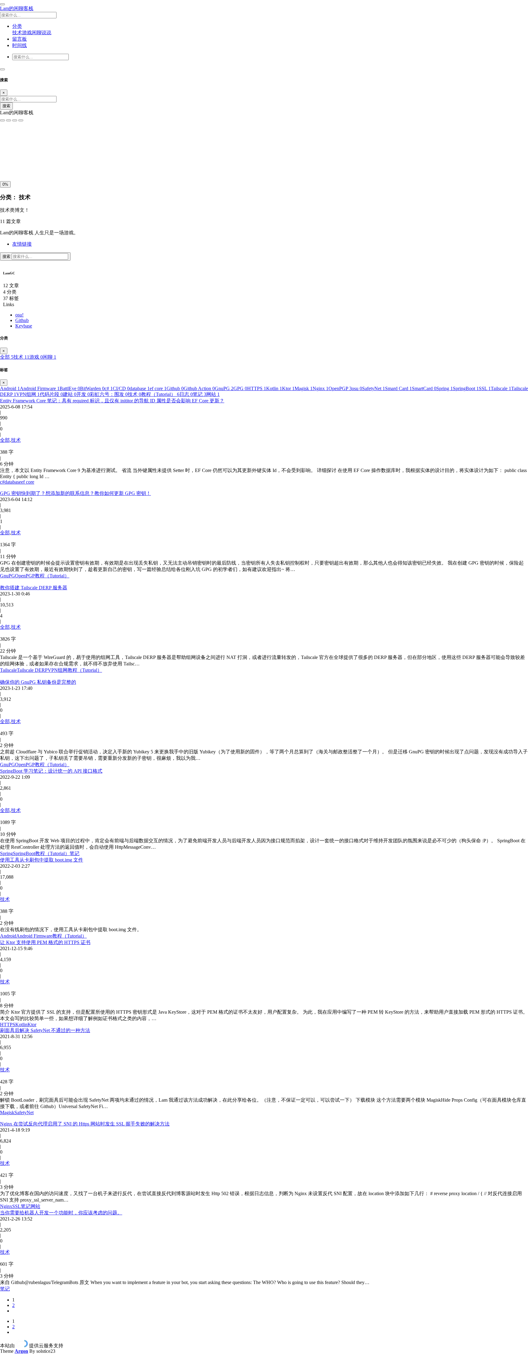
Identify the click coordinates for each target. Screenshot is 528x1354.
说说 (46, 32)
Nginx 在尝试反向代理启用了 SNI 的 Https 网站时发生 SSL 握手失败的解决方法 (85, 1123)
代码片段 (51, 394)
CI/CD (121, 388)
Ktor (288, 388)
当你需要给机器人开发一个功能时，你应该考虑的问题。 (61, 1212)
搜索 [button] (7, 256)
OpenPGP (340, 388)
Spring (444, 388)
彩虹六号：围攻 (109, 394)
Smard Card (398, 388)
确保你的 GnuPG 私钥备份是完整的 (38, 682)
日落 (20, 164)
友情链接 (22, 244)
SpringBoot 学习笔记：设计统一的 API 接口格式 (51, 771)
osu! (19, 314)
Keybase (23, 325)
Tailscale (501, 388)
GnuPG (224, 388)
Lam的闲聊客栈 (16, 8)
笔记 (199, 394)
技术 (17, 32)
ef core (158, 388)
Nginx (320, 388)
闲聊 (37, 32)
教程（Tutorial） (160, 394)
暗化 (34, 164)
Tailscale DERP (32, 670)
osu (357, 388)
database (140, 388)
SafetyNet (373, 388)
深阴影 (25, 150)
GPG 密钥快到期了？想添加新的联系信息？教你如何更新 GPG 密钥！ (75, 493)
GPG (240, 388)
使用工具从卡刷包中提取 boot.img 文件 (41, 859)
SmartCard (424, 388)
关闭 (6, 164)
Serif (30, 137)
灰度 (49, 164)
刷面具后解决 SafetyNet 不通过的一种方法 (45, 1030)
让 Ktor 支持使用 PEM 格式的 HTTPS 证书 (45, 942)
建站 (69, 394)
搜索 (6, 106)
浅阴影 (8, 150)
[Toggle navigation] (2, 69)
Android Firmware (40, 388)
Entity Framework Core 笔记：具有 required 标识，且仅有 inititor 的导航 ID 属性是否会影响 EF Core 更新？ (112, 400)
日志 (186, 394)
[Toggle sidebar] (2, 4)
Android (10, 388)
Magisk (304, 388)
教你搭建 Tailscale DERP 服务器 (33, 587)
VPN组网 (28, 394)
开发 (83, 394)
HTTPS (256, 388)
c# (109, 388)
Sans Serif (11, 137)
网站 (213, 394)
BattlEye (70, 388)
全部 (6, 357)
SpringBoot (466, 388)
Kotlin (274, 388)
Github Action (199, 388)
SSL (485, 388)
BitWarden (92, 388)
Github (22, 320)
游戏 (27, 32)
